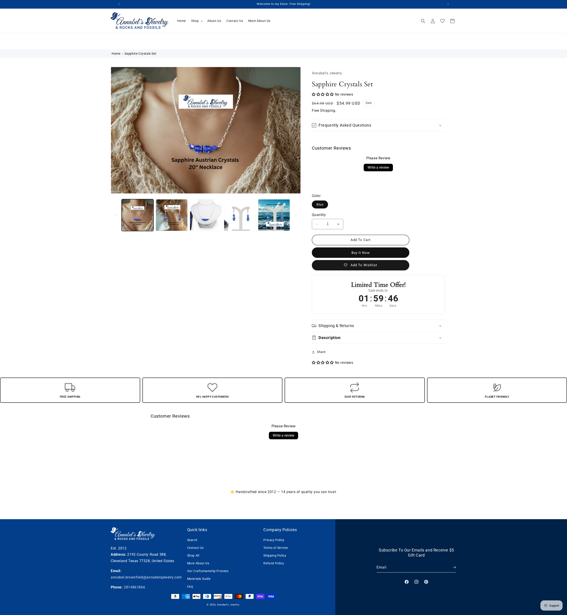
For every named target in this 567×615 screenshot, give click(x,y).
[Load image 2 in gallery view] (172, 215)
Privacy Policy (273, 540)
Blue (320, 204)
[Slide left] (115, 215)
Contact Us (195, 547)
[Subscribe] (451, 567)
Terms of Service (275, 547)
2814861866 (134, 587)
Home (116, 53)
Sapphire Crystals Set (140, 53)
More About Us (198, 563)
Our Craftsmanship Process (208, 571)
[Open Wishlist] (442, 21)
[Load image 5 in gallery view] (274, 215)
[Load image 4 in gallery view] (240, 215)
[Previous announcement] (119, 4)
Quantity (319, 215)
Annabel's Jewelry (228, 604)
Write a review (378, 167)
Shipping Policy (274, 555)
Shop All (193, 555)
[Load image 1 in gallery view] (137, 215)
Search (192, 540)
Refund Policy (273, 563)
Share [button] (321, 352)
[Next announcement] (448, 4)
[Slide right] (296, 215)
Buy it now (360, 253)
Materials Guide (199, 578)
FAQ (190, 586)
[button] (196, 20)
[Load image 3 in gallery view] (206, 215)
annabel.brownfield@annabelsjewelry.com (146, 577)
